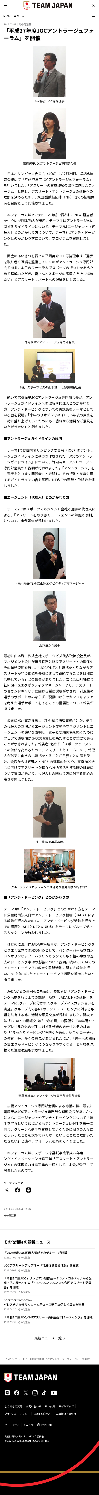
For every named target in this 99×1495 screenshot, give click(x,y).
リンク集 (50, 1406)
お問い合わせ (33, 1406)
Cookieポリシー (43, 1413)
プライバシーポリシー (17, 1413)
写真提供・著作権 (66, 1413)
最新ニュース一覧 (48, 1337)
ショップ (28, 1425)
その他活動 (10, 1215)
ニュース (20, 1359)
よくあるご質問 (13, 1406)
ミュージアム (12, 1425)
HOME (7, 1359)
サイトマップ (66, 1406)
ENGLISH (46, 1425)
